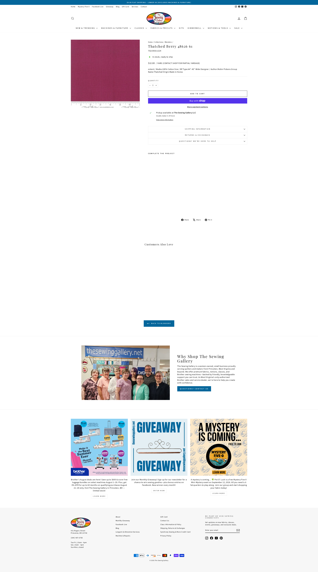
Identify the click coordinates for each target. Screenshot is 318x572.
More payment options (197, 107)
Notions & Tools (218, 28)
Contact (144, 6)
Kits (181, 28)
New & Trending (86, 28)
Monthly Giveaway (123, 520)
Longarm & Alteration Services (128, 532)
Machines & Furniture (115, 28)
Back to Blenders (160, 323)
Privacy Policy (165, 536)
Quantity (153, 81)
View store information (164, 120)
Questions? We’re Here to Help (197, 141)
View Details (92, 291)
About (118, 517)
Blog (117, 6)
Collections (158, 42)
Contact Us (164, 520)
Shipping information (197, 129)
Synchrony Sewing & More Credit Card (175, 532)
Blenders (168, 42)
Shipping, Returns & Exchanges (172, 528)
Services (135, 6)
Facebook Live (97, 6)
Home (73, 6)
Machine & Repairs (123, 536)
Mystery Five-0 (83, 6)
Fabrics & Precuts (162, 28)
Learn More (99, 496)
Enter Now (159, 491)
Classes (140, 28)
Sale (237, 28)
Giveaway (109, 6)
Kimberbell (195, 28)
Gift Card (125, 6)
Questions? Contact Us (194, 389)
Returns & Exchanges (197, 135)
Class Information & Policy (170, 524)
